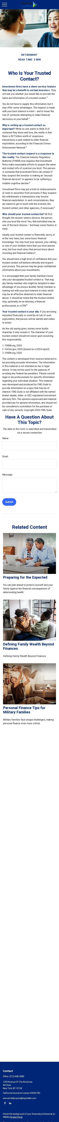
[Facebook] (5, 1103)
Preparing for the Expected (25, 577)
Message (7, 474)
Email (5, 456)
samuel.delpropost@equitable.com (19, 1098)
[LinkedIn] (10, 1103)
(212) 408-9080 (16, 1076)
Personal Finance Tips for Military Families (24, 710)
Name (5, 438)
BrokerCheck (16, 1117)
